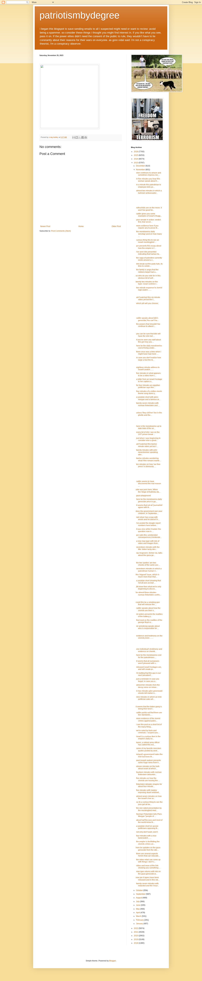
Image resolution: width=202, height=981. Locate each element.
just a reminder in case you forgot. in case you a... (147, 680)
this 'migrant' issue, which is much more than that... (147, 575)
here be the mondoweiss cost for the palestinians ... (148, 656)
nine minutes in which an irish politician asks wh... (149, 698)
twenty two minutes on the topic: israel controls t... (147, 283)
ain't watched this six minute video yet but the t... (148, 298)
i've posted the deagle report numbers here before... (148, 524)
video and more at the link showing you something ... (148, 867)
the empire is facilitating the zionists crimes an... (148, 842)
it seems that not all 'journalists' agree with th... (149, 506)
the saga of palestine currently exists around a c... (149, 259)
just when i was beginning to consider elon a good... (148, 439)
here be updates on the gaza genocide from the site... (148, 848)
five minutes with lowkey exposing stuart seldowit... (148, 791)
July (138, 901)
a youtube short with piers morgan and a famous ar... (148, 398)
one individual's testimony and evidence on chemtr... (149, 650)
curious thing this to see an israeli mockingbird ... (147, 241)
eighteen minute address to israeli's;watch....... (148, 368)
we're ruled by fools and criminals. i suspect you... (147, 731)
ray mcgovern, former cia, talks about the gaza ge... (149, 554)
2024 (136, 159)
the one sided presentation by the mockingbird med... (149, 809)
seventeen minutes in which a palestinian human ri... (149, 569)
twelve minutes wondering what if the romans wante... (148, 459)
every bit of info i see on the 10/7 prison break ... (148, 433)
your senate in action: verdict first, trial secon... (148, 221)
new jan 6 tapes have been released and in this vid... (147, 878)
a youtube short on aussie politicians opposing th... (147, 827)
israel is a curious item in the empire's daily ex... (148, 737)
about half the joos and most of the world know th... (149, 821)
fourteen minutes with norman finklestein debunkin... (149, 773)
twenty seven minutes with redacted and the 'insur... (147, 884)
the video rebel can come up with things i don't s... (148, 860)
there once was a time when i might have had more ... (148, 353)
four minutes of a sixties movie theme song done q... (149, 392)
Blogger (112, 961)
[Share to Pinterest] (85, 137)
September (141, 894)
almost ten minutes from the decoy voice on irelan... (148, 686)
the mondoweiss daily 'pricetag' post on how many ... (149, 233)
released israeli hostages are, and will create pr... (149, 668)
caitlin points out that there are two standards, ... (149, 713)
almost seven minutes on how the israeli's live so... (149, 797)
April (138, 912)
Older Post (116, 226)
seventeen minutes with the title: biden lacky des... (148, 548)
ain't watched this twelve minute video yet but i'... (147, 445)
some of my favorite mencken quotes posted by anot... (148, 749)
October (139, 890)
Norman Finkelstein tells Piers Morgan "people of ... (149, 815)
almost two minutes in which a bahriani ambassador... (149, 192)
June (138, 905)
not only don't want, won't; (147, 832)
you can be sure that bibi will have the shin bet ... (148, 335)
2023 (136, 163)
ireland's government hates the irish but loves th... (149, 755)
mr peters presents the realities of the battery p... (149, 615)
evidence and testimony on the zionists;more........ (149, 637)
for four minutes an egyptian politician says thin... (148, 386)
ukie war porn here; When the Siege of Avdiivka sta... (148, 490)
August (139, 898)
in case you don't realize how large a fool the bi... (148, 358)
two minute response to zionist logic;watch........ (149, 289)
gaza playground (143, 495)
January (139, 924)
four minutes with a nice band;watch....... (146, 837)
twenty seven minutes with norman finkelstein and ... (148, 404)
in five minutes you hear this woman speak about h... (148, 180)
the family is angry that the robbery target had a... (147, 271)
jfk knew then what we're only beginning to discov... (148, 588)
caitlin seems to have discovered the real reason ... (148, 483)
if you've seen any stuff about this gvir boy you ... (148, 341)
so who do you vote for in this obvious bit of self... (148, 277)
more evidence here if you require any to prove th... (147, 227)
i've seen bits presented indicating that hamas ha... (148, 253)
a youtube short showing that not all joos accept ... (148, 581)
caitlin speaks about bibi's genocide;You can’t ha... (147, 319)
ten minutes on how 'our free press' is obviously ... (148, 465)
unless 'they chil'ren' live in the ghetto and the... (149, 414)
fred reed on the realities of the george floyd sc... (149, 621)
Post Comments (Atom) (61, 231)
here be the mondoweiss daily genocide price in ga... (149, 500)
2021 (136, 932)
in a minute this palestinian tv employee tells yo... (148, 186)
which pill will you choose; (147, 303)
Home (81, 226)
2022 (136, 928)
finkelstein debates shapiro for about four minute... (149, 785)
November (141, 170)
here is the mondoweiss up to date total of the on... (148, 427)
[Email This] (73, 137)
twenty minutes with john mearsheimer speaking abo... (147, 452)
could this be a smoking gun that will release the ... (148, 603)
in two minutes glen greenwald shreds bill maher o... (149, 692)
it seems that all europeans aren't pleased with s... (147, 662)
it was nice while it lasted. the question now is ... (148, 530)
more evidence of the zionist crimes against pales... (148, 719)
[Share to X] (79, 137)
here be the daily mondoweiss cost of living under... (149, 347)
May (138, 909)
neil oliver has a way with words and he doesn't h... (147, 518)
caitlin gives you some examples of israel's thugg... (149, 215)
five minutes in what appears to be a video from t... (148, 374)
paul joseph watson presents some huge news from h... (148, 761)
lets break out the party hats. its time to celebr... (149, 265)
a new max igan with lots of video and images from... (147, 542)
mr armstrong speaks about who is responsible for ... (148, 627)
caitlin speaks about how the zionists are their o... (148, 609)
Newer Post (45, 226)
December (141, 166)
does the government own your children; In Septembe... (149, 512)
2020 (136, 936)
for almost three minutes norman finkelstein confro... (148, 593)
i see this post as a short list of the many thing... (149, 725)
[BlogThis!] (76, 137)
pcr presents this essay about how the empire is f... (148, 247)
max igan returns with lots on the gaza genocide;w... (148, 872)
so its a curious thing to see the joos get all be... (149, 803)
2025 (136, 155)
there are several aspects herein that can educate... (148, 854)
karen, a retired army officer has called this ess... (148, 743)
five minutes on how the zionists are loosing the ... (148, 779)
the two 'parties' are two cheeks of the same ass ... (148, 564)
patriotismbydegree (79, 15)
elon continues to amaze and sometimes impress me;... (148, 174)
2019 (136, 939)
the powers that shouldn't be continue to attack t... (148, 325)
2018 (136, 943)
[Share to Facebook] (82, 137)
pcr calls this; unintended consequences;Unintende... (149, 536)
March (139, 916)
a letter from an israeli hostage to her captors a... (149, 380)
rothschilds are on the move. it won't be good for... (149, 209)
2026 (136, 151)
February (140, 920)
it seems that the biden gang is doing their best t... (149, 707)
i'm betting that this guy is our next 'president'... (148, 674)
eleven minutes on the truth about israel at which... (147, 767)
